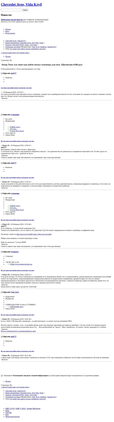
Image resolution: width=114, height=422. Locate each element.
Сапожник (15, 115)
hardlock (43, 47)
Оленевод (14, 252)
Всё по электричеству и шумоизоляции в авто (18, 331)
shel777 (13, 73)
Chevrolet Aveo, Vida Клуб (21, 4)
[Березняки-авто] (16, 307)
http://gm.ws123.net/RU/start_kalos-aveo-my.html (33, 234)
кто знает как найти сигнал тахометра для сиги (16, 88)
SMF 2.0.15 (9, 409)
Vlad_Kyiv (35, 47)
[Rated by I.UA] (57, 420)
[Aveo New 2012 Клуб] (17, 131)
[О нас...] (13, 129)
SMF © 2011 (21, 409)
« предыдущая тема (8, 53)
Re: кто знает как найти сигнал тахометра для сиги (17, 141)
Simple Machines (33, 409)
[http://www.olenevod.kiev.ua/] (21, 264)
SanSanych (51, 47)
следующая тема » (23, 53)
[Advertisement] (56, 106)
